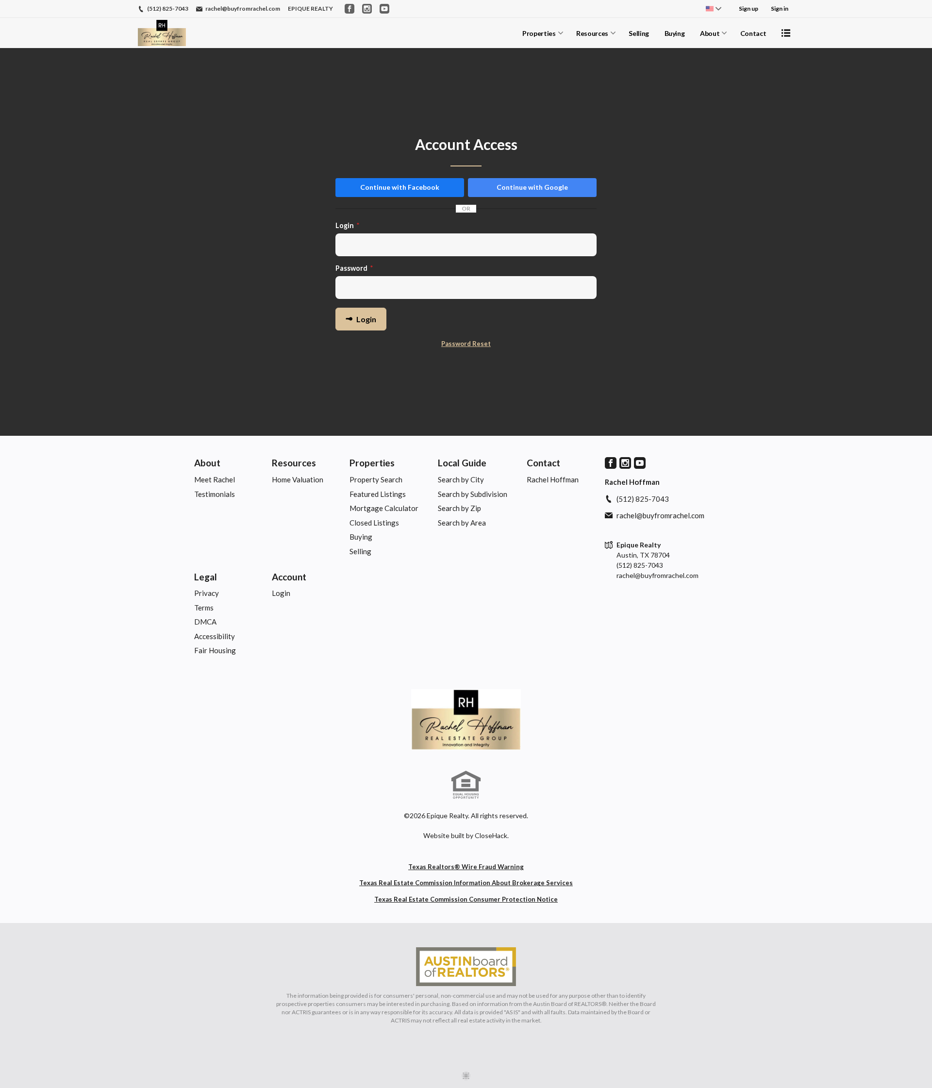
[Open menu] (786, 33)
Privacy (206, 593)
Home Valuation (297, 479)
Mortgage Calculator (384, 508)
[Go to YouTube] (384, 8)
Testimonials (214, 494)
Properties (539, 33)
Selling (639, 33)
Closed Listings (374, 522)
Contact (753, 33)
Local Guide (462, 462)
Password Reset (466, 343)
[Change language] (713, 9)
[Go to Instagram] (367, 8)
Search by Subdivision (472, 494)
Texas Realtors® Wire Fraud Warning (466, 867)
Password (354, 268)
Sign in (779, 8)
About (709, 33)
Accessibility (214, 636)
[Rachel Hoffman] (466, 719)
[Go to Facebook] (349, 8)
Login (347, 225)
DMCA (205, 621)
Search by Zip (459, 508)
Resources (592, 33)
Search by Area (462, 522)
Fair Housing (215, 650)
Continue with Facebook (399, 187)
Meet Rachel (214, 479)
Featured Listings (378, 494)
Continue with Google (532, 187)
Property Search (376, 479)
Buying (675, 33)
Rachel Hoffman (553, 479)
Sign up (748, 8)
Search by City (461, 479)
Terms (204, 607)
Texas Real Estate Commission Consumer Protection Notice (466, 899)
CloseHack (491, 835)
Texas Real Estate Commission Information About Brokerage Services (466, 883)
